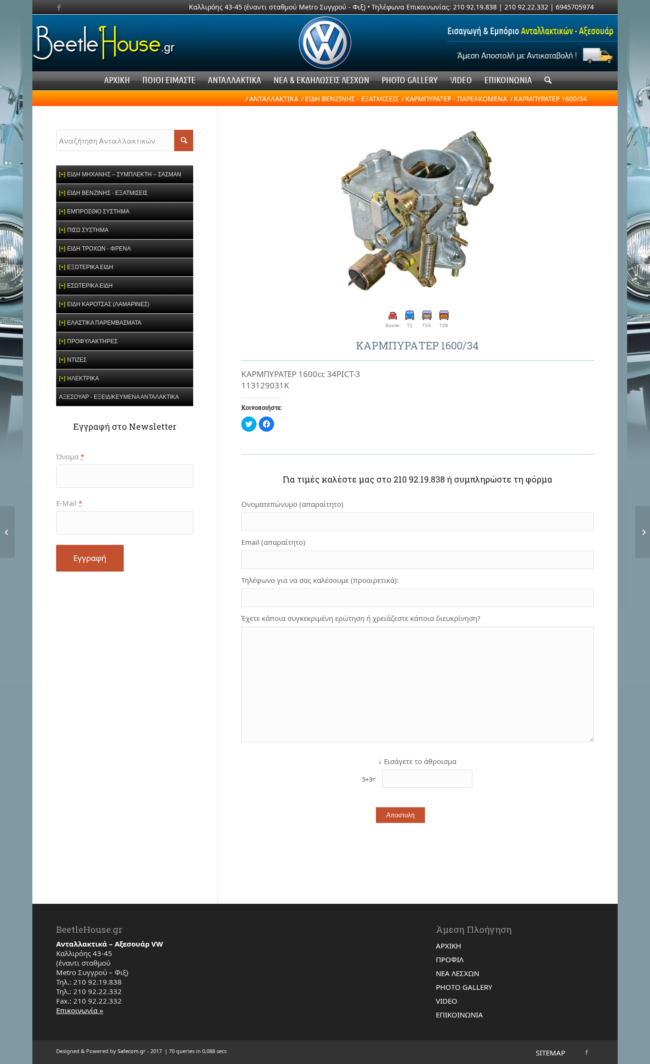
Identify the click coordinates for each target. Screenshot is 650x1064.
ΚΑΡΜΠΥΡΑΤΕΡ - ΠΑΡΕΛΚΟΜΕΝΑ (456, 98)
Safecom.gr (132, 1050)
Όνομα (70, 456)
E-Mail (69, 503)
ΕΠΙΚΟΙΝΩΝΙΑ (459, 1014)
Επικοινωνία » (79, 1010)
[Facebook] (59, 7)
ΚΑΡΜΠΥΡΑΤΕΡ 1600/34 (417, 345)
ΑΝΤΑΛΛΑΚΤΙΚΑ (273, 98)
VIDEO (446, 1001)
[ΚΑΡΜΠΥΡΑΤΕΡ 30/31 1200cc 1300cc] (642, 532)
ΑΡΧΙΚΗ (448, 945)
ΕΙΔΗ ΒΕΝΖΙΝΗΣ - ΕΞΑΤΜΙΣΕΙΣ (352, 98)
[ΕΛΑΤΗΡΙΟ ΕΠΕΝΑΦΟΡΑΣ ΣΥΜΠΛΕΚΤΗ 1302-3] (7, 532)
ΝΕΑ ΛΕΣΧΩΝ (457, 973)
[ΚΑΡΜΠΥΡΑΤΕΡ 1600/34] (417, 211)
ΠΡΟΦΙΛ (449, 959)
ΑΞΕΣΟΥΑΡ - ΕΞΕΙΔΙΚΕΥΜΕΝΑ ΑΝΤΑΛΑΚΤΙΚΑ (119, 397)
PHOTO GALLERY (464, 987)
